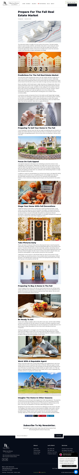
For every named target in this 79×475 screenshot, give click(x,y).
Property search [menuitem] (52, 453)
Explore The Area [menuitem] (52, 452)
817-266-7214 (56, 468)
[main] (39, 210)
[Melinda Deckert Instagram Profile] (6, 459)
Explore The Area (71, 2)
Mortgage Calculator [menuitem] (67, 450)
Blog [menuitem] (48, 3)
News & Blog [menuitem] (37, 452)
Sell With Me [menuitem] (51, 450)
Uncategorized (20, 18)
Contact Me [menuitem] (37, 453)
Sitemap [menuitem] (4, 472)
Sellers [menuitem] (34, 3)
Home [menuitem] (24, 3)
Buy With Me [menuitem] (51, 448)
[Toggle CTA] (76, 472)
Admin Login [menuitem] (17, 472)
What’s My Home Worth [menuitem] (68, 452)
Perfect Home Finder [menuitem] (67, 448)
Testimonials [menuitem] (37, 450)
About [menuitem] (52, 3)
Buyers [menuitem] (28, 3)
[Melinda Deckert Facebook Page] (3, 459)
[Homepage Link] (5, 3)
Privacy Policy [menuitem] (10, 472)
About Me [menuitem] (36, 448)
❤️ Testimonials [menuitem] (42, 3)
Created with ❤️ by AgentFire (39, 472)
